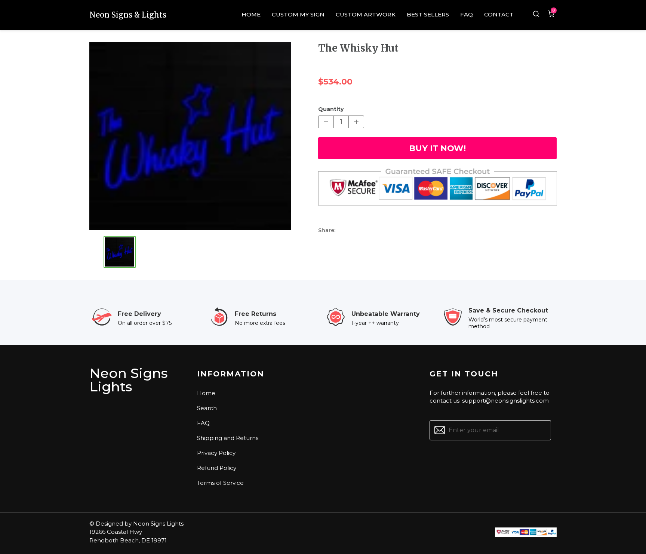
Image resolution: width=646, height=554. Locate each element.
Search (207, 408)
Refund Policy (216, 467)
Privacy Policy (216, 452)
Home (206, 393)
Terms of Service (220, 482)
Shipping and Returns (227, 437)
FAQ (203, 423)
